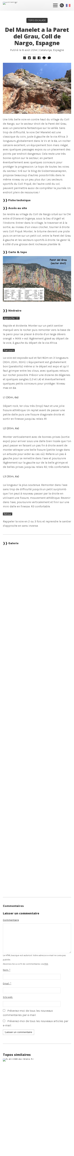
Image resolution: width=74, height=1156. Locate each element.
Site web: (8, 997)
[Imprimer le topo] (44, 58)
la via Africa (57, 136)
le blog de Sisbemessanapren (47, 171)
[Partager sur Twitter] (29, 58)
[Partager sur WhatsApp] (24, 58)
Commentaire (11, 920)
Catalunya (45, 50)
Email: (7, 983)
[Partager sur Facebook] (39, 58)
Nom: (6, 969)
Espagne (58, 50)
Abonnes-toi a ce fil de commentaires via (25, 964)
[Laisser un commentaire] (49, 58)
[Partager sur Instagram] (34, 58)
